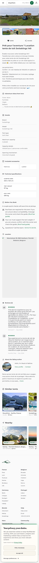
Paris (3, 472)
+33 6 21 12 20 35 (30, 228)
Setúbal (23, 498)
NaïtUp (4, 513)
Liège (22, 480)
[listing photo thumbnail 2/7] (14, 31)
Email (22, 513)
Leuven (23, 485)
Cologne (4, 495)
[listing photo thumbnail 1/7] (6, 31)
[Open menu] (3, 3)
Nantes (4, 480)
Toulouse (4, 477)
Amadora (23, 495)
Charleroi (23, 477)
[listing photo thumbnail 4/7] (29, 31)
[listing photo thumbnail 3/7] (21, 31)
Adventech (5, 510)
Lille (3, 485)
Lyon (3, 475)
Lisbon (23, 493)
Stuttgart (4, 498)
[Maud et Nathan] (6, 366)
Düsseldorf (5, 501)
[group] (19, 405)
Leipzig (4, 503)
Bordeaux (5, 483)
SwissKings (5, 516)
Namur (23, 483)
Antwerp (23, 475)
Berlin (3, 493)
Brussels (23, 472)
